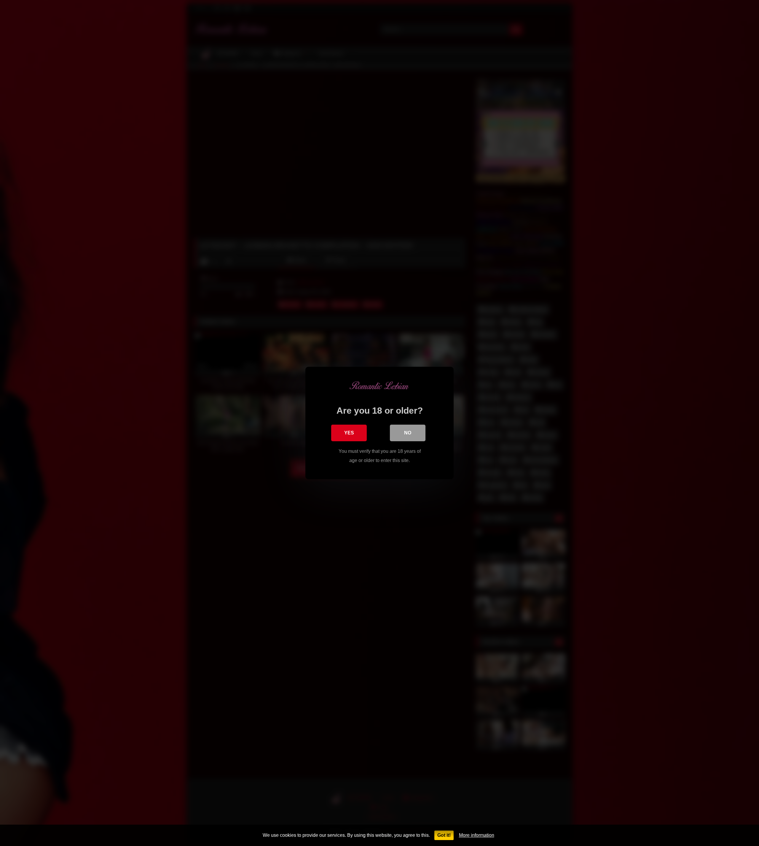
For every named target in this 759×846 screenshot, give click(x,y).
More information (476, 835)
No (407, 432)
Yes (349, 432)
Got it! (444, 835)
